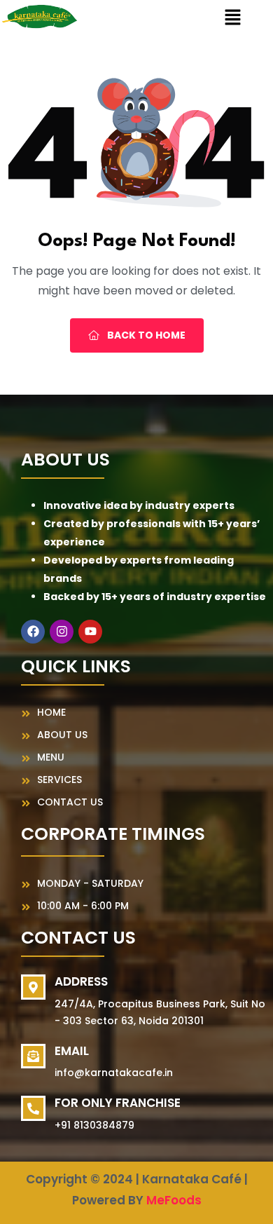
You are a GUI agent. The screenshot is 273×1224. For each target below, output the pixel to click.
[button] (232, 18)
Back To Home (145, 335)
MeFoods (174, 1200)
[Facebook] (33, 632)
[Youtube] (90, 632)
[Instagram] (62, 632)
